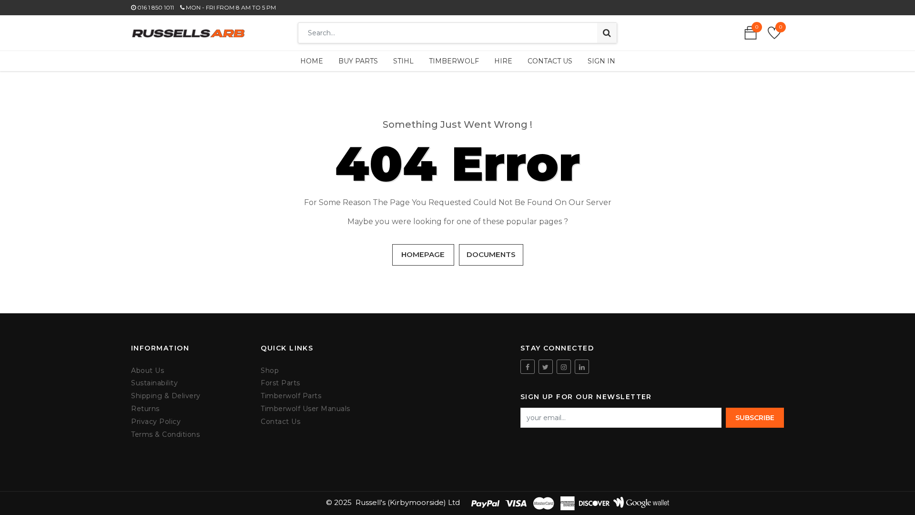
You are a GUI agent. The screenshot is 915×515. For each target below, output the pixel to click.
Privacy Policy (156, 422)
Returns (145, 409)
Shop (270, 371)
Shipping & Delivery (166, 396)
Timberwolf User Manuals (305, 409)
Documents (491, 254)
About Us (147, 371)
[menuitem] (312, 61)
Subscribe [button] (754, 417)
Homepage (423, 254)
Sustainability (154, 383)
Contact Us (280, 422)
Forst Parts (280, 383)
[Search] (607, 33)
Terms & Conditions (165, 435)
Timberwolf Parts (291, 396)
